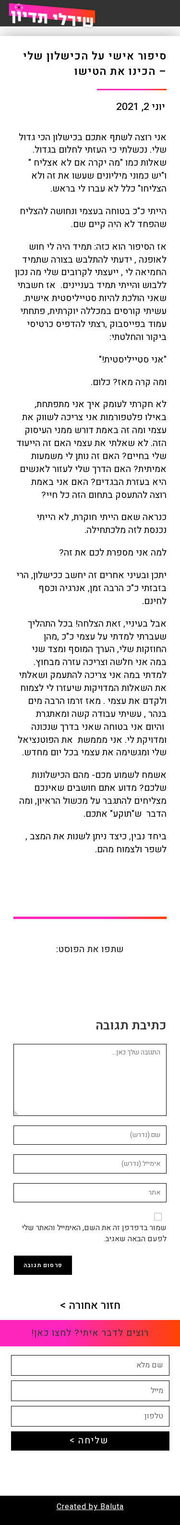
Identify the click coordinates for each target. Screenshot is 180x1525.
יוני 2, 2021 (140, 107)
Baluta (112, 1507)
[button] (117, 972)
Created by (78, 1507)
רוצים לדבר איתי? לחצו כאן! (90, 1333)
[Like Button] (156, 891)
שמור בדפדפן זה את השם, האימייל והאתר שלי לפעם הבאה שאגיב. (94, 1233)
